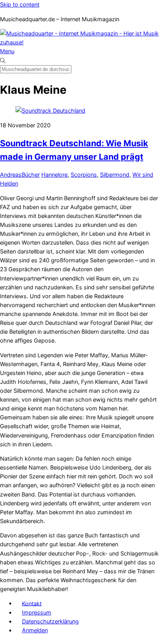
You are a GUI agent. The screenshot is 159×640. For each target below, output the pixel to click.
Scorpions (84, 174)
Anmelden (35, 630)
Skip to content (19, 4)
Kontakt (32, 603)
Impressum (36, 612)
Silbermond (114, 174)
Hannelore (54, 174)
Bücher (31, 174)
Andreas (11, 174)
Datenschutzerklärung (50, 621)
